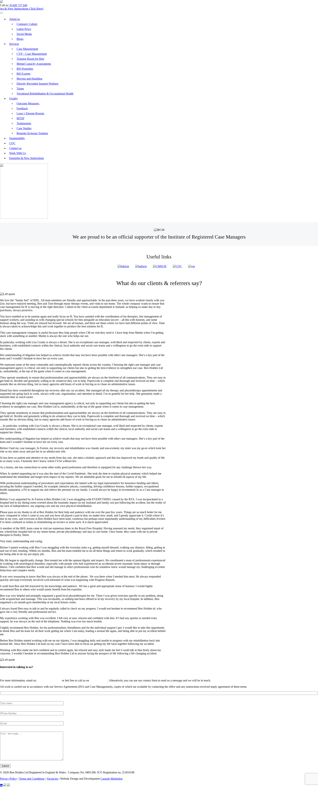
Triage (20, 88)
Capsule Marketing (111, 778)
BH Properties (25, 68)
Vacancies (52, 778)
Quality (13, 98)
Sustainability (17, 138)
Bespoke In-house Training (32, 133)
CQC (12, 143)
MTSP (20, 118)
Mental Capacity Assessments (34, 63)
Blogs (20, 38)
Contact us (15, 148)
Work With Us (17, 153)
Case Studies (24, 128)
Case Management (27, 48)
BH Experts (23, 73)
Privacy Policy (8, 778)
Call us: (4, 5)
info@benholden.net (49, 680)
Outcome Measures (28, 103)
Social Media (24, 33)
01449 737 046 (18, 5)
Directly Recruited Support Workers (37, 83)
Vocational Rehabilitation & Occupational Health (45, 93)
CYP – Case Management (32, 53)
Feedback (22, 108)
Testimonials (24, 123)
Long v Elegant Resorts (31, 113)
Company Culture (27, 24)
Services (14, 43)
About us (14, 19)
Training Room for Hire (30, 58)
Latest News (24, 29)
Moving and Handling (29, 78)
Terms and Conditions (32, 778)
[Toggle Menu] (1, 12)
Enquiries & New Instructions (26, 158)
